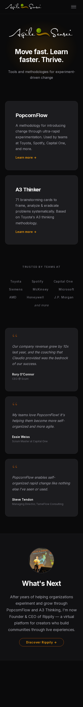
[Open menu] (73, 7)
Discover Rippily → (41, 642)
